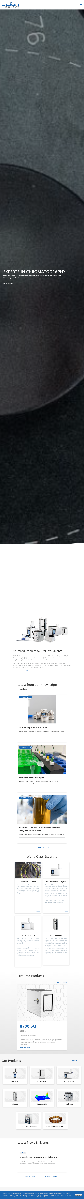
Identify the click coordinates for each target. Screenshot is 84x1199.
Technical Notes (25, 697)
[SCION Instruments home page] (10, 7)
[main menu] (81, 5)
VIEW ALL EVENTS (51, 1176)
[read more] (62, 739)
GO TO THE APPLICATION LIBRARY (14, 314)
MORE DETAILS (25, 1047)
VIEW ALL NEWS (30, 1176)
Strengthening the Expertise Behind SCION (38, 1157)
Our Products (11, 1060)
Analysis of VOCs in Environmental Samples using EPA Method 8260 (39, 829)
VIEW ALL (41, 848)
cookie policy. (60, 1197)
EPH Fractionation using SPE (32, 777)
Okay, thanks (78, 1195)
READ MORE (55, 1169)
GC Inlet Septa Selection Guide (33, 727)
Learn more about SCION (20, 671)
